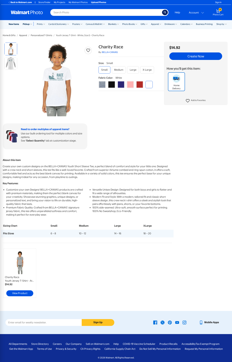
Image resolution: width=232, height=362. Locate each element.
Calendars (185, 24)
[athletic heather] (102, 84)
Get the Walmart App (21, 348)
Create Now (196, 56)
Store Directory (40, 343)
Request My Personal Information (204, 348)
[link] (20, 273)
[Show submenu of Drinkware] (176, 24)
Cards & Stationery (57, 24)
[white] (149, 84)
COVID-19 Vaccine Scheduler (139, 343)
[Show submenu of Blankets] (118, 24)
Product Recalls (168, 343)
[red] (139, 84)
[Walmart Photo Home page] (27, 12)
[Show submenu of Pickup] (32, 24)
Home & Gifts (9, 35)
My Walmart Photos (78, 2)
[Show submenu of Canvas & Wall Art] (104, 24)
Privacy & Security (66, 348)
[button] (196, 101)
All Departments (18, 343)
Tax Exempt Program (207, 343)
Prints (40, 24)
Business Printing (204, 24)
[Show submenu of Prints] (44, 24)
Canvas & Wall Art (94, 24)
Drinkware (170, 24)
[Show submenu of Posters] (82, 24)
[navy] (121, 84)
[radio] (10, 49)
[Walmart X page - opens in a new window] (162, 322)
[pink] (130, 84)
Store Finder (44, 2)
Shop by (220, 24)
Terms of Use (44, 348)
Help (177, 12)
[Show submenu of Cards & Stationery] (68, 24)
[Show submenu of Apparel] (160, 24)
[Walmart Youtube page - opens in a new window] (177, 322)
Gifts (143, 24)
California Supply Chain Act (119, 348)
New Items (14, 24)
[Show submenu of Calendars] (192, 24)
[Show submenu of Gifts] (147, 24)
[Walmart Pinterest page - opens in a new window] (170, 322)
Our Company (74, 343)
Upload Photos (98, 2)
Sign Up (97, 322)
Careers (57, 343)
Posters (76, 24)
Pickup (26, 24)
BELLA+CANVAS (110, 52)
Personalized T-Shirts (41, 35)
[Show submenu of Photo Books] (136, 24)
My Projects (59, 2)
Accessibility (189, 343)
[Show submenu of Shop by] (226, 24)
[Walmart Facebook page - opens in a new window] (155, 322)
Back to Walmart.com (21, 2)
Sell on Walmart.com (97, 343)
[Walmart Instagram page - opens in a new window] (184, 322)
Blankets (112, 24)
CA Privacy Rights (90, 348)
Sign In (218, 2)
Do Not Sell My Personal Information (160, 348)
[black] (111, 84)
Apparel (155, 24)
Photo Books (128, 24)
